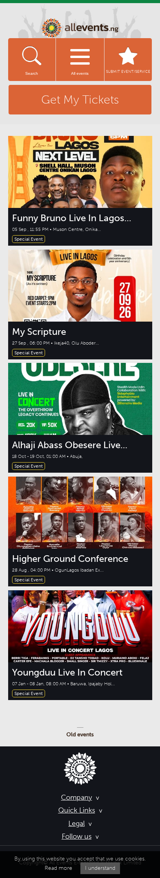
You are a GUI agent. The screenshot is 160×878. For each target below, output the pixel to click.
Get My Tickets (80, 100)
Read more (58, 868)
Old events (80, 734)
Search (31, 73)
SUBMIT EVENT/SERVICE (128, 71)
